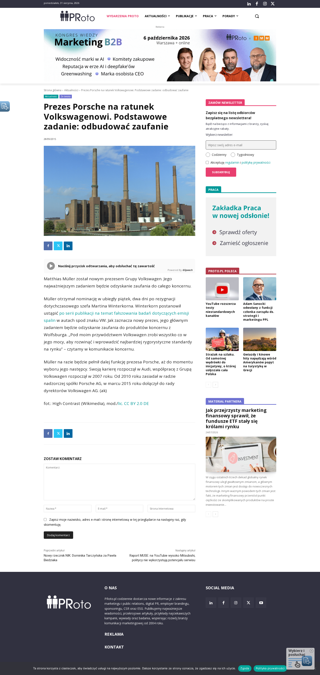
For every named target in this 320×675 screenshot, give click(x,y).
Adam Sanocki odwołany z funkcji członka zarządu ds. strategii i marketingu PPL (258, 312)
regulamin (232, 162)
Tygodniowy (245, 155)
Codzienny (219, 155)
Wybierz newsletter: (219, 135)
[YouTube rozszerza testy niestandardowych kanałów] (222, 288)
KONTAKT (114, 647)
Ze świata (66, 96)
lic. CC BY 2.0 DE (133, 403)
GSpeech (187, 270)
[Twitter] (272, 3)
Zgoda (244, 668)
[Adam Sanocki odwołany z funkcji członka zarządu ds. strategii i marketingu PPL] (259, 288)
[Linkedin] (68, 246)
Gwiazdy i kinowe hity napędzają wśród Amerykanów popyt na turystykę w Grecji (259, 362)
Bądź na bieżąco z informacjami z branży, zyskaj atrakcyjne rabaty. (237, 126)
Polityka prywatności (270, 668)
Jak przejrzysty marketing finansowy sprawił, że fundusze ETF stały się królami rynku (236, 418)
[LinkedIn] (249, 3)
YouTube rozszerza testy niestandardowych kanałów (221, 310)
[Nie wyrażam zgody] (314, 668)
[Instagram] (264, 3)
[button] (257, 16)
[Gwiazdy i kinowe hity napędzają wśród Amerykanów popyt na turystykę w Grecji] (259, 339)
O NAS (110, 587)
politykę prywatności (256, 162)
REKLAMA (113, 634)
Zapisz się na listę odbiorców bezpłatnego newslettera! (230, 115)
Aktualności (71, 90)
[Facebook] (256, 3)
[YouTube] (261, 603)
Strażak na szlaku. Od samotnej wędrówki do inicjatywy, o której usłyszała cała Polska (221, 364)
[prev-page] (208, 385)
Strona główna (52, 90)
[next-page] (215, 385)
